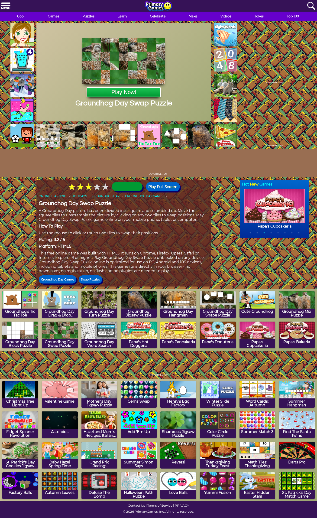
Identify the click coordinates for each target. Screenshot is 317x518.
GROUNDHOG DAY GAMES (144, 196)
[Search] (311, 6)
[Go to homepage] (158, 6)
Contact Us (136, 505)
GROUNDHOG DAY (106, 196)
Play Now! (123, 92)
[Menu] (6, 6)
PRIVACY (182, 505)
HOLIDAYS (79, 196)
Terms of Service (159, 505)
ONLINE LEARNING (52, 196)
